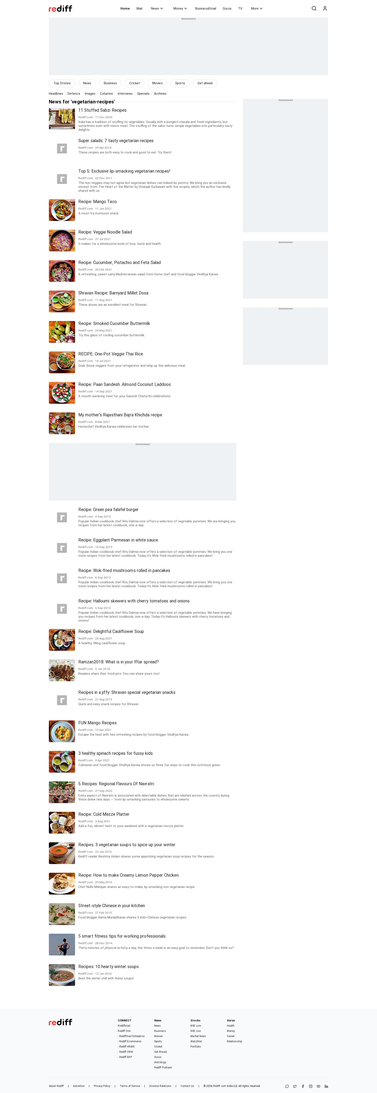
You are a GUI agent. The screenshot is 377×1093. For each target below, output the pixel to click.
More (255, 8)
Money (178, 8)
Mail (139, 8)
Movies (157, 83)
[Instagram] (310, 1087)
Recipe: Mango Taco (97, 201)
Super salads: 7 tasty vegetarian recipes (116, 140)
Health (231, 1025)
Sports (180, 83)
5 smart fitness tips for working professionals (122, 936)
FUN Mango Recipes (97, 722)
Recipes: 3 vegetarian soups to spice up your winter (126, 844)
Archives (160, 94)
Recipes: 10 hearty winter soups (108, 966)
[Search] (314, 8)
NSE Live (195, 1030)
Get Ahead (160, 1051)
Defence (74, 94)
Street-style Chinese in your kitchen (111, 905)
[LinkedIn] (326, 1087)
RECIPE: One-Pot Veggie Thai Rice (110, 353)
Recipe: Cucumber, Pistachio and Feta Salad (119, 262)
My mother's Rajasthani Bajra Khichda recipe (120, 414)
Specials (143, 94)
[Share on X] (295, 1087)
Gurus (227, 8)
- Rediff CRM (125, 1051)
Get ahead (204, 83)
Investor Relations (160, 1086)
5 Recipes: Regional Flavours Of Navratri (116, 783)
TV (240, 8)
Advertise (78, 1086)
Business (110, 83)
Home (125, 8)
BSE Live (195, 1025)
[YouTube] (318, 1087)
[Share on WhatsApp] (287, 1087)
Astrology (160, 1062)
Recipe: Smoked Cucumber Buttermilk (114, 323)
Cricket (134, 83)
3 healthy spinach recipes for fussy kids (115, 753)
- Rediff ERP (125, 1057)
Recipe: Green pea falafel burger (108, 509)
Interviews (125, 94)
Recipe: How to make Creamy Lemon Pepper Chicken (128, 875)
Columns (106, 94)
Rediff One (124, 1030)
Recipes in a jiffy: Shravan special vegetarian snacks (126, 692)
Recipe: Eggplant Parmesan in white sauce (118, 540)
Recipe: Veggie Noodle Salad (105, 232)
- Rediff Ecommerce (129, 1041)
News (155, 8)
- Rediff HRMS (126, 1046)
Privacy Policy (102, 1086)
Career (231, 1036)
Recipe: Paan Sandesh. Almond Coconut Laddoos (124, 384)
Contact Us (187, 1086)
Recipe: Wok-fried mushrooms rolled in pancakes (124, 570)
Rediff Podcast (163, 1067)
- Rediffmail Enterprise (131, 1036)
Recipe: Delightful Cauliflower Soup (111, 631)
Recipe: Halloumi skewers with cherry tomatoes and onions (134, 601)
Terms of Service (130, 1086)
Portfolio (195, 1046)
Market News (198, 1036)
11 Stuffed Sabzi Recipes (102, 110)
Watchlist (196, 1041)
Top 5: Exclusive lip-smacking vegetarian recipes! (124, 171)
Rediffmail (124, 1025)
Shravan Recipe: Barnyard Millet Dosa (113, 293)
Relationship (234, 1041)
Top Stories (62, 83)
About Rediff (56, 1086)
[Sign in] (325, 8)
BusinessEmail (205, 8)
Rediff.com (219, 1086)
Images (90, 94)
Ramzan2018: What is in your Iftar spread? (118, 661)
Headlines (56, 94)
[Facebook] (303, 1087)
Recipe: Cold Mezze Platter (104, 814)
